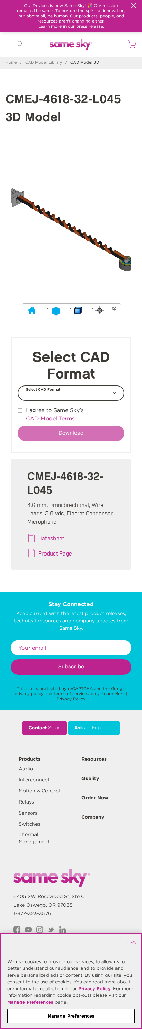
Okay (132, 942)
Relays (26, 802)
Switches (29, 824)
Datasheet (51, 537)
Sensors (28, 813)
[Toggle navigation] (11, 45)
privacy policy (28, 693)
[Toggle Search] (19, 45)
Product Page (55, 553)
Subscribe (71, 666)
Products (29, 759)
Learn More (113, 693)
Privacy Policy (71, 698)
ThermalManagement (34, 838)
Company (92, 817)
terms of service (70, 693)
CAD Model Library (43, 62)
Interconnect (34, 779)
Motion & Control (39, 790)
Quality (90, 778)
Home (11, 62)
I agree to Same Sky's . (55, 414)
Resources (94, 759)
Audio (26, 768)
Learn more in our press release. (71, 26)
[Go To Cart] (130, 44)
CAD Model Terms (50, 418)
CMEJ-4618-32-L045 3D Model (63, 108)
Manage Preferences (30, 1002)
